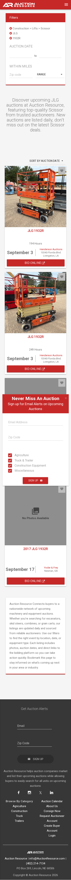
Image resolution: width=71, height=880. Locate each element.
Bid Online (33, 263)
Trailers (19, 821)
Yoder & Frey (51, 567)
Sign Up (33, 480)
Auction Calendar (52, 801)
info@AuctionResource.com (47, 858)
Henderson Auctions (51, 249)
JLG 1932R (35, 231)
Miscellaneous (16, 470)
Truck (19, 816)
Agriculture (16, 455)
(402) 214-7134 (35, 863)
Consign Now (52, 811)
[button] (50, 74)
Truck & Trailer (16, 460)
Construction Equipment (16, 465)
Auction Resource (16, 858)
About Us (52, 806)
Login (52, 835)
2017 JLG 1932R (35, 549)
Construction (19, 811)
